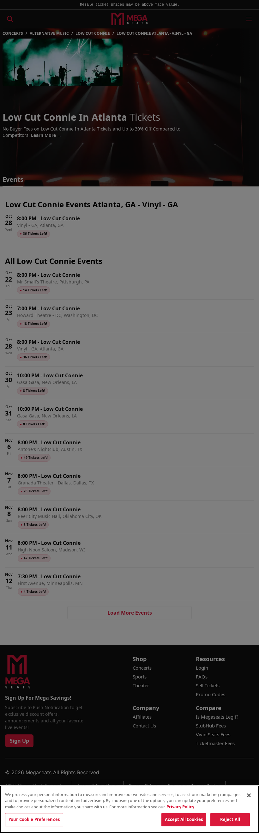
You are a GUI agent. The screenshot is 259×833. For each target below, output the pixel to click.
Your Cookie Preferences (34, 819)
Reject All (230, 819)
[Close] (249, 795)
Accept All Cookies (184, 819)
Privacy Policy (180, 807)
